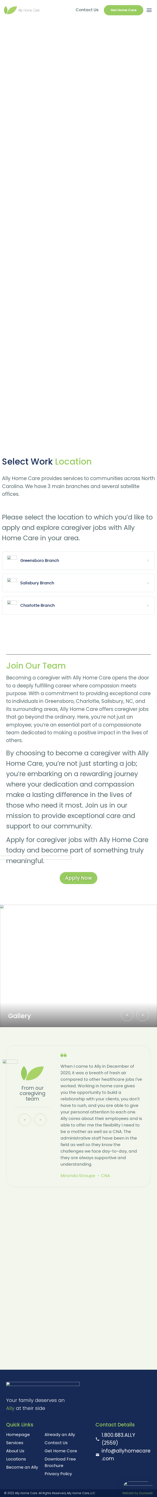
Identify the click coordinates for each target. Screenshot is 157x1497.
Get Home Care (124, 10)
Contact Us (87, 10)
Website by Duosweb (137, 1493)
